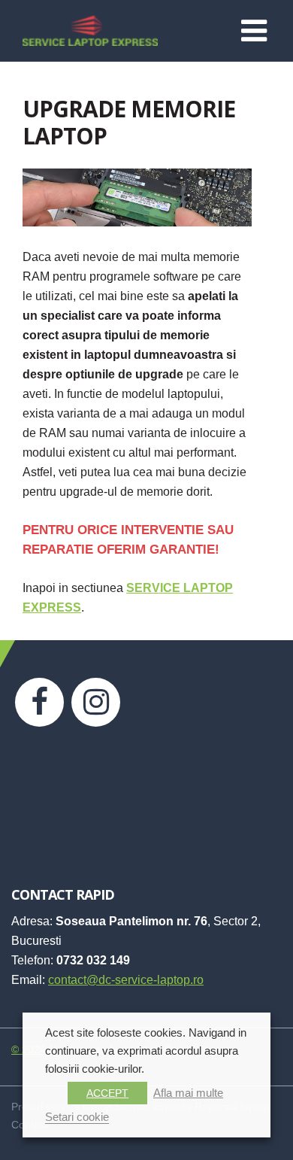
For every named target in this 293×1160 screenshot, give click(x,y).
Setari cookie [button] (77, 1117)
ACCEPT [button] (107, 1093)
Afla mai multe (188, 1093)
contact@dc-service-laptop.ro (126, 979)
